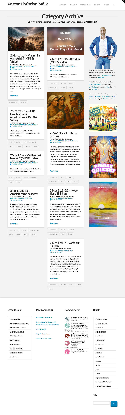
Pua (68, 181)
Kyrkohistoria (100, 357)
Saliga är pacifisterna (16, 336)
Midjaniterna (53, 234)
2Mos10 (23, 102)
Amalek (71, 83)
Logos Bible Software (102, 378)
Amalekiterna (53, 87)
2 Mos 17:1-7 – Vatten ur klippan (65, 244)
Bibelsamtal (99, 327)
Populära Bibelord (82, 317)
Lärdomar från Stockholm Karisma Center (79, 334)
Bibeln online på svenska (17, 327)
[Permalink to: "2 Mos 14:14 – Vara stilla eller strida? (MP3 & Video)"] (26, 39)
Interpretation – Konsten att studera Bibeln (76, 329)
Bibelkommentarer (66, 198)
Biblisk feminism (15, 340)
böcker (107, 87)
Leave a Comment (17, 69)
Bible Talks (105, 96)
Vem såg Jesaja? (41, 329)
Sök (114, 404)
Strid (34, 234)
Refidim (71, 87)
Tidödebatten (14, 357)
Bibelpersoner (100, 340)
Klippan (71, 285)
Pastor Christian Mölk (28, 4)
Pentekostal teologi (16, 352)
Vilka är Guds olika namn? (44, 317)
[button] (123, 1)
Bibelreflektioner (65, 141)
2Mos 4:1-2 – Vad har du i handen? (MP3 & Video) (25, 156)
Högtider (98, 365)
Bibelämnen (99, 336)
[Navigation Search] (113, 5)
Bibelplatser (99, 344)
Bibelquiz (82, 350)
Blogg (35, 66)
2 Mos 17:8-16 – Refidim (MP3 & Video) (65, 60)
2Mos (62, 177)
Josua (63, 87)
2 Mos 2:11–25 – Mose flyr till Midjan (64, 192)
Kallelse (27, 146)
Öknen (70, 234)
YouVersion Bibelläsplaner (104, 382)
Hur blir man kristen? (16, 348)
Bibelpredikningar (26, 66)
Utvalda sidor (15, 309)
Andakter (98, 361)
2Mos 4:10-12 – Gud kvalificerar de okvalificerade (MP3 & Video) (23, 115)
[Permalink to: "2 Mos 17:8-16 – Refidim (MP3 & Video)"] (65, 41)
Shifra (75, 181)
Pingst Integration (106, 75)
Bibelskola (99, 348)
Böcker (98, 373)
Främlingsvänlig (15, 319)
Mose (35, 146)
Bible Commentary (95, 96)
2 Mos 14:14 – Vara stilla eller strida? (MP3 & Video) (25, 58)
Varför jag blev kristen (17, 331)
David (11, 146)
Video (13, 68)
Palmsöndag (53, 181)
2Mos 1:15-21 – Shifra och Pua (63, 134)
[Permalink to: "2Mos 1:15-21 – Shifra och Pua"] (65, 110)
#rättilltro (101, 77)
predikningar (93, 87)
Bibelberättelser (101, 331)
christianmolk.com (108, 99)
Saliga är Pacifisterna (42, 334)
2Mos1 (70, 177)
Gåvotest (95, 89)
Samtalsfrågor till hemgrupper (19, 323)
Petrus (18, 182)
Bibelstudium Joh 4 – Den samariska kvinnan (78, 343)
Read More (14, 96)
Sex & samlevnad (15, 344)
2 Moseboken (15, 66)
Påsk (62, 181)
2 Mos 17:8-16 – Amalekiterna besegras (24, 192)
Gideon (18, 146)
